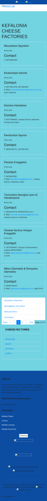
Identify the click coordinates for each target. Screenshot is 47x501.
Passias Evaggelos (15, 162)
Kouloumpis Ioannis (15, 72)
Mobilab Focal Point (9, 429)
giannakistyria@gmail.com (22, 288)
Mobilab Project (7, 416)
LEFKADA (9, 349)
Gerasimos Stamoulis (13, 300)
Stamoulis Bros (10, 311)
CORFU (8, 353)
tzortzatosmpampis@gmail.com (24, 214)
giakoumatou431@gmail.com (23, 253)
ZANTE (8, 344)
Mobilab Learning (8, 425)
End (31, 322)
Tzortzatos (9, 317)
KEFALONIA (8, 51)
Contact (5, 421)
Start (5, 322)
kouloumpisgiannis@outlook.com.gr (26, 89)
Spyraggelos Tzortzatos (14, 306)
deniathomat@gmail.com (21, 179)
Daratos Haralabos (15, 105)
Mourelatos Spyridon (16, 45)
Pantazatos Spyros (15, 135)
